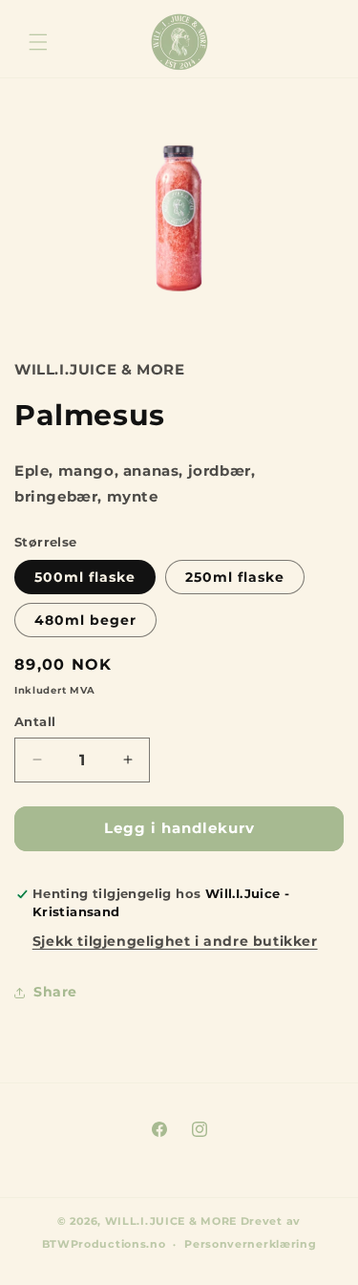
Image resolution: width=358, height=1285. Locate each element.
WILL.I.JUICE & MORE (171, 1221)
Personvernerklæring (250, 1244)
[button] (38, 42)
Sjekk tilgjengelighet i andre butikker (175, 941)
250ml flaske (234, 577)
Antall (34, 721)
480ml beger (85, 620)
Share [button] (55, 991)
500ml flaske (85, 577)
